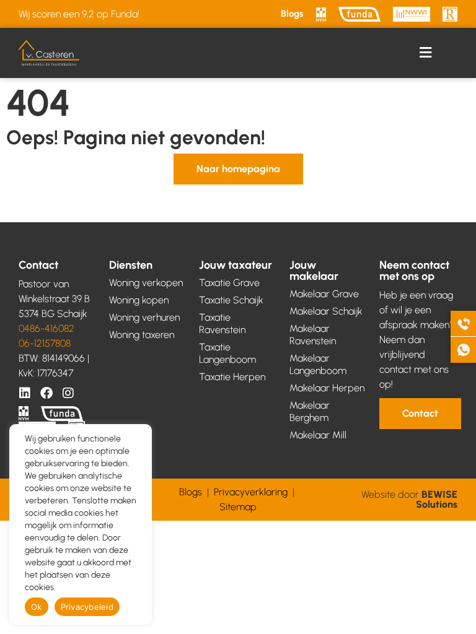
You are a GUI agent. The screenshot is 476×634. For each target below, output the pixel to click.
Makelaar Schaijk (326, 311)
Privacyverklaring (251, 492)
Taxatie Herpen (232, 377)
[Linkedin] (25, 393)
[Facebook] (46, 393)
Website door (409, 499)
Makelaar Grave (324, 294)
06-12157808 (45, 343)
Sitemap (238, 507)
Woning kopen (139, 300)
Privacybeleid (87, 607)
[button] (425, 53)
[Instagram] (68, 393)
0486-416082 (46, 328)
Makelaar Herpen (326, 388)
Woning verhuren (144, 317)
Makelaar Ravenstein (312, 335)
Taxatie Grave (229, 283)
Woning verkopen (146, 283)
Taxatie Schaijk (231, 300)
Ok (36, 607)
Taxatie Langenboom (227, 353)
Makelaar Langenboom (317, 364)
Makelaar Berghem (309, 411)
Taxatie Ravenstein (222, 323)
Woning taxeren (141, 335)
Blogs (292, 13)
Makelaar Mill (317, 435)
